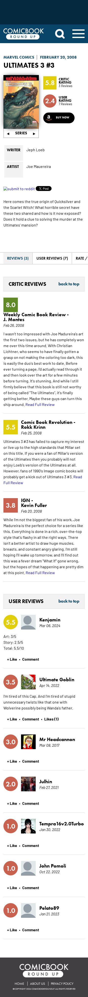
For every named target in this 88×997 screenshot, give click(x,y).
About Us (37, 984)
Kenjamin (49, 619)
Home (19, 984)
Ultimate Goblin (56, 679)
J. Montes (13, 319)
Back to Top (68, 284)
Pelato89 (49, 908)
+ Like (12, 659)
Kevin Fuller (34, 505)
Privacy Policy (62, 984)
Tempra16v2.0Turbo (58, 823)
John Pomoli (52, 865)
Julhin (45, 781)
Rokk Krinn (33, 427)
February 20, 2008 (58, 57)
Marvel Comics (18, 57)
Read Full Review (40, 404)
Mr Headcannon (57, 739)
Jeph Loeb (35, 149)
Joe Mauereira (38, 166)
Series (21, 133)
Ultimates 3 (23, 65)
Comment (30, 659)
